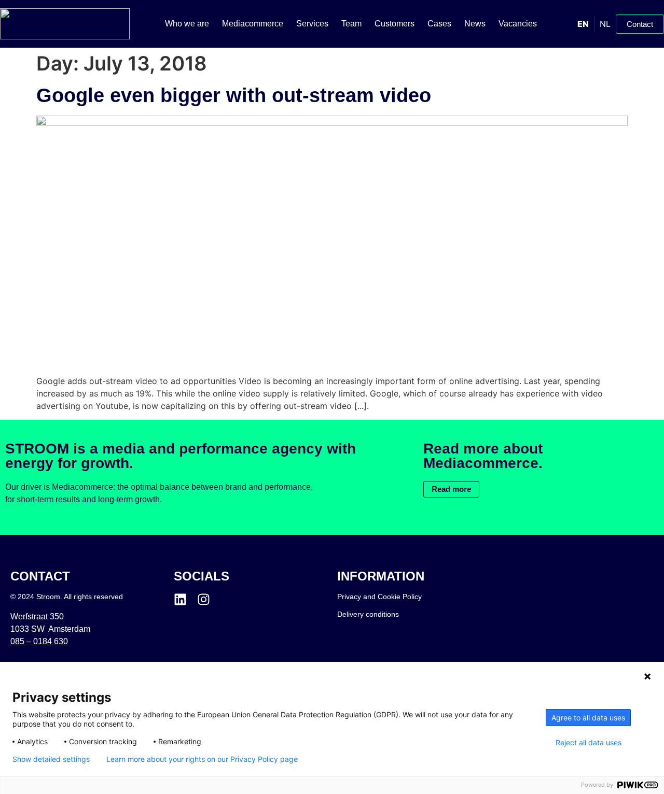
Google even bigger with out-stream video (233, 95)
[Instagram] (203, 599)
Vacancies (518, 23)
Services (312, 23)
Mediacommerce (252, 23)
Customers (394, 23)
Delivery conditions (368, 614)
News (475, 23)
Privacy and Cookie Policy (379, 596)
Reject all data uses (588, 743)
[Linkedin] (180, 599)
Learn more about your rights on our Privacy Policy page (202, 759)
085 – (39, 641)
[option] (605, 24)
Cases (439, 23)
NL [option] (605, 24)
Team (351, 23)
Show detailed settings (51, 759)
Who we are (187, 23)
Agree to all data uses (588, 717)
